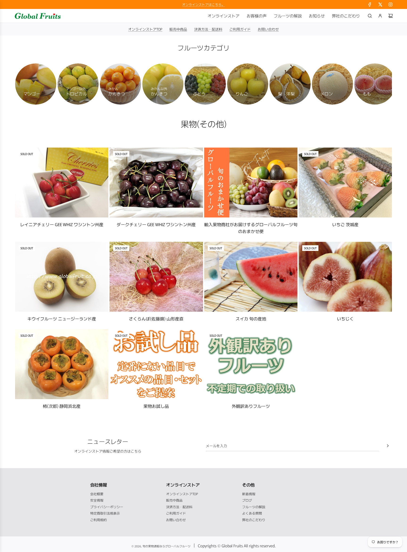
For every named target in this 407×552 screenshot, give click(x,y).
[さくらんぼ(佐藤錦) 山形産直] (156, 277)
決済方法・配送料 (208, 29)
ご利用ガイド (240, 29)
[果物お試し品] (156, 364)
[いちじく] (345, 277)
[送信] (388, 446)
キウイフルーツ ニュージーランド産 (61, 318)
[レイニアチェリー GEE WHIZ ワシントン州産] (61, 182)
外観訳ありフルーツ (251, 406)
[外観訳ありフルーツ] (250, 364)
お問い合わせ (268, 29)
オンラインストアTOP (145, 29)
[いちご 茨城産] (345, 182)
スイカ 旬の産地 (251, 318)
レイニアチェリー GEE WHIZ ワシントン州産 (61, 224)
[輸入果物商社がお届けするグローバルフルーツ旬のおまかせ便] (250, 182)
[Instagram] (390, 4)
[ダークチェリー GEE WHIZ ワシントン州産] (156, 182)
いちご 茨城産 (345, 224)
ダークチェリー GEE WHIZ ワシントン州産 (156, 224)
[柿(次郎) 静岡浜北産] (61, 364)
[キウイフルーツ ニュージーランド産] (61, 277)
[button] (24, 84)
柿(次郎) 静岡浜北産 (62, 406)
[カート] (390, 16)
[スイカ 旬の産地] (250, 277)
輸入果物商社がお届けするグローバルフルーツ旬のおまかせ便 (250, 227)
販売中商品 (178, 29)
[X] (380, 4)
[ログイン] (380, 16)
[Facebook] (370, 4)
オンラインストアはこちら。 (203, 4)
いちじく (345, 318)
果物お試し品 (156, 406)
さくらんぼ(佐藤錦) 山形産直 (156, 318)
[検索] (370, 16)
